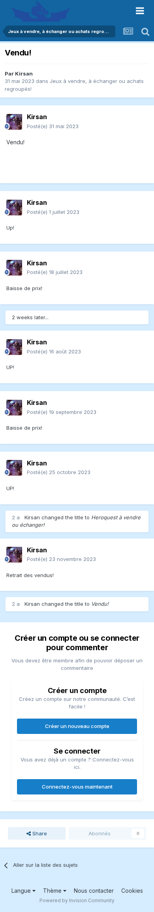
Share (39, 833)
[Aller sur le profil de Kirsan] (14, 122)
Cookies (132, 890)
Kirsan (24, 73)
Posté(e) (53, 126)
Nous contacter (94, 890)
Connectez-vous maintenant (77, 786)
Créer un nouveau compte (77, 726)
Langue (21, 890)
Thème (53, 890)
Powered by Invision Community (77, 900)
